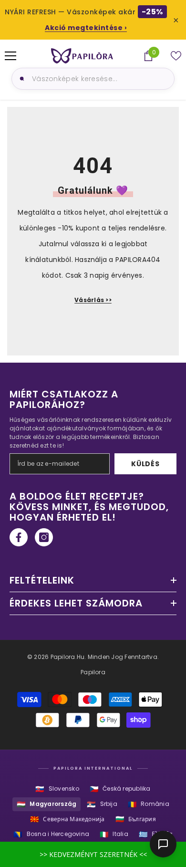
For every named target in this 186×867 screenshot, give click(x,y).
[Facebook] (19, 537)
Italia (114, 834)
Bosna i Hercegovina (51, 834)
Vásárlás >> (93, 300)
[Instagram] (44, 537)
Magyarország (46, 804)
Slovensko (57, 789)
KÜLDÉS (145, 464)
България (135, 819)
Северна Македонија (67, 819)
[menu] (10, 56)
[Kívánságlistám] (176, 56)
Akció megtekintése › (86, 27)
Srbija (102, 804)
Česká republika (120, 789)
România (148, 804)
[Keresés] (20, 78)
